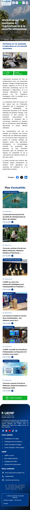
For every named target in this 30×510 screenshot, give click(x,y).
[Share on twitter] (21, 177)
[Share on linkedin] (25, 177)
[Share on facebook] (17, 177)
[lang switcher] (16, 2)
